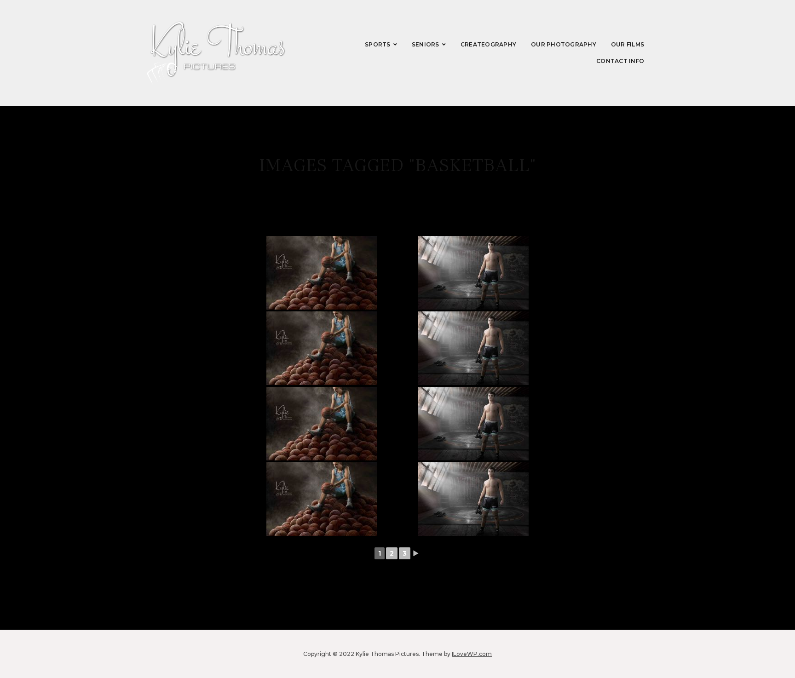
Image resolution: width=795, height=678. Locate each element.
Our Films (627, 44)
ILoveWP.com (472, 653)
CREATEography (488, 44)
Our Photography (563, 44)
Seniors (425, 44)
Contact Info (620, 60)
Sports (378, 44)
